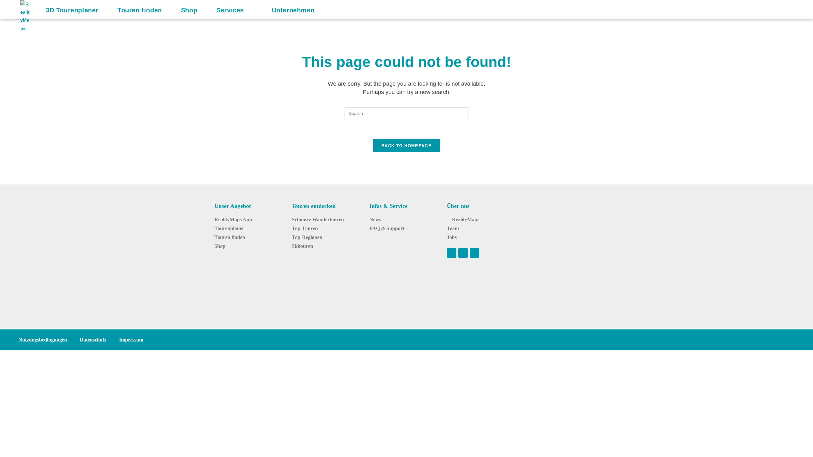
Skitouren (302, 246)
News (375, 219)
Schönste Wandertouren (318, 219)
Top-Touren (305, 228)
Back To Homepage (406, 145)
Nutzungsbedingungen (42, 339)
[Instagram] (463, 253)
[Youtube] (451, 253)
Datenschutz (93, 339)
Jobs (452, 237)
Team (453, 228)
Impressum (131, 339)
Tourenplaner (229, 228)
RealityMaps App (233, 219)
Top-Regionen (307, 237)
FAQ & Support (386, 228)
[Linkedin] (474, 253)
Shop (219, 246)
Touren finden (229, 237)
